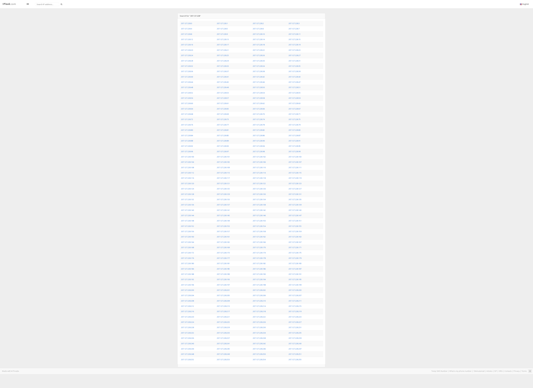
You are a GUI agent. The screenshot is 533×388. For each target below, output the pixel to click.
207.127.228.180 (187, 263)
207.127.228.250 (259, 354)
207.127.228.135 (295, 199)
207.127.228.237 (223, 338)
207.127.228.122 (259, 183)
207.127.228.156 (187, 231)
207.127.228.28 (187, 61)
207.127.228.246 (259, 349)
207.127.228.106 (259, 162)
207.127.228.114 (259, 172)
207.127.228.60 (187, 103)
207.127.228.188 (187, 274)
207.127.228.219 (295, 311)
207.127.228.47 (295, 82)
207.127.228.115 (295, 172)
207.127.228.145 (223, 215)
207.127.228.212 (187, 306)
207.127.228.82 (259, 130)
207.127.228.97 (223, 151)
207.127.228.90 (259, 140)
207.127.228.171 (295, 247)
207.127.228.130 (259, 194)
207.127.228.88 (187, 140)
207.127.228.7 (294, 28)
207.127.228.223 (295, 317)
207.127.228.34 (259, 66)
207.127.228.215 (295, 306)
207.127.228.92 (187, 146)
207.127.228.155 (295, 226)
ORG (501, 371)
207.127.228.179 (295, 258)
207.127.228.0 (186, 23)
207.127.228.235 (295, 333)
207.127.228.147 (295, 215)
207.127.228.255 (295, 359)
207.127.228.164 (187, 242)
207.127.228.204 (187, 295)
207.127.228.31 (295, 61)
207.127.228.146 (259, 215)
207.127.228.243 (295, 343)
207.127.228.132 (187, 199)
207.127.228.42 (259, 77)
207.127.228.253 (223, 359)
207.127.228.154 (259, 226)
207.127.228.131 (295, 194)
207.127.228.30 (259, 61)
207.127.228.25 (223, 55)
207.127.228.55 (295, 93)
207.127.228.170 (259, 247)
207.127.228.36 (187, 71)
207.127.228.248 (187, 354)
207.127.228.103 (295, 156)
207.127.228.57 (223, 98)
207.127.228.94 (259, 146)
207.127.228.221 (223, 317)
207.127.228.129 (223, 194)
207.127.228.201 (223, 290)
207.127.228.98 (259, 151)
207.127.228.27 (295, 55)
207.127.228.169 (223, 247)
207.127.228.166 (259, 242)
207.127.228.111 (295, 167)
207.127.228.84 (187, 135)
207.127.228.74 (259, 119)
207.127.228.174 (259, 252)
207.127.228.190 (259, 274)
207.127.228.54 (259, 93)
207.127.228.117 (223, 178)
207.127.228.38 (259, 71)
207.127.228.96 (187, 151)
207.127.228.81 (223, 130)
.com (9, 4)
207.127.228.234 (259, 333)
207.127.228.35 (295, 66)
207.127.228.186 (259, 269)
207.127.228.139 (295, 204)
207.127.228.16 (187, 44)
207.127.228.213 (223, 306)
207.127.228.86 (259, 135)
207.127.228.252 (187, 359)
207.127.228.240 (187, 343)
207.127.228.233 (223, 333)
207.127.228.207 (295, 295)
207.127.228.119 (295, 178)
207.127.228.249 (223, 354)
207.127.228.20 (187, 50)
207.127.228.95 (295, 146)
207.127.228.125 (223, 188)
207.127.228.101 (223, 156)
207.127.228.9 (222, 34)
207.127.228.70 (259, 114)
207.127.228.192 (187, 279)
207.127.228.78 (259, 124)
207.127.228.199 (295, 285)
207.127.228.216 (187, 311)
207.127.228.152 (187, 226)
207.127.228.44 (187, 82)
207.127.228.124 (187, 188)
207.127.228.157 (223, 231)
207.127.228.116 (187, 178)
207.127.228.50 (259, 87)
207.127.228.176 (187, 258)
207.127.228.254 (259, 359)
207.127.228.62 (259, 103)
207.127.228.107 (295, 162)
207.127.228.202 (259, 290)
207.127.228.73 (223, 119)
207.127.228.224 (187, 322)
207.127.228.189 (223, 274)
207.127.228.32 (187, 66)
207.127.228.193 (223, 279)
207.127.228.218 (259, 311)
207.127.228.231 (295, 327)
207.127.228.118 (259, 178)
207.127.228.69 (223, 114)
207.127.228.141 (223, 210)
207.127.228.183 (295, 263)
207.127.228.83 (295, 130)
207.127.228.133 (223, 199)
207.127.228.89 (223, 140)
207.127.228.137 (223, 204)
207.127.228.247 (295, 349)
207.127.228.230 (259, 327)
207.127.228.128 (187, 194)
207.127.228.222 (259, 317)
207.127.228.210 (259, 301)
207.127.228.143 (295, 210)
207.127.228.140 (187, 210)
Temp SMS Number (439, 371)
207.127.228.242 (259, 343)
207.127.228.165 (223, 242)
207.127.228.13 (223, 39)
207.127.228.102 (259, 156)
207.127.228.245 (223, 349)
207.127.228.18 (259, 44)
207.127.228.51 (295, 87)
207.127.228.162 (259, 236)
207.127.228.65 (223, 108)
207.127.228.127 (295, 188)
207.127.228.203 (295, 290)
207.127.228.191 (295, 274)
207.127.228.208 (187, 301)
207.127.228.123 (295, 183)
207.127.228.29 (223, 61)
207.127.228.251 (295, 354)
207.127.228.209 (223, 301)
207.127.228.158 (259, 231)
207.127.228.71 (295, 114)
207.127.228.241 (223, 343)
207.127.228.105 (223, 162)
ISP (495, 371)
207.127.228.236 (187, 338)
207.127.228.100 (187, 156)
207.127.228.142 (259, 210)
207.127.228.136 (187, 204)
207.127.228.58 (259, 98)
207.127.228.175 (295, 252)
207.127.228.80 (187, 130)
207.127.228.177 (223, 258)
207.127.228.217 (223, 311)
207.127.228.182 (259, 263)
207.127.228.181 (223, 263)
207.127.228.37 (223, 71)
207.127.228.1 (222, 23)
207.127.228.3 (294, 23)
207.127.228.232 (187, 333)
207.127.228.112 (187, 172)
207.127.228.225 (223, 322)
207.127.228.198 (259, 285)
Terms (524, 371)
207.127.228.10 (259, 34)
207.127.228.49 (223, 87)
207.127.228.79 (295, 124)
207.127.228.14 (259, 39)
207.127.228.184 (187, 269)
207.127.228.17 (223, 44)
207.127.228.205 (223, 295)
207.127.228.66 (259, 108)
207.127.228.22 (259, 50)
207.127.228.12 (187, 39)
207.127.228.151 (295, 220)
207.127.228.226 (259, 322)
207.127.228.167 (295, 242)
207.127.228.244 (187, 349)
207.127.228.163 (295, 236)
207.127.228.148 (187, 220)
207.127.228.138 (259, 204)
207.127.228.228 (187, 327)
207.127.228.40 (187, 77)
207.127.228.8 (186, 34)
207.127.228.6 (258, 28)
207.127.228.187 (295, 269)
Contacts (508, 371)
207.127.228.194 (259, 279)
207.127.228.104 (187, 162)
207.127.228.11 (295, 34)
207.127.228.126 (259, 188)
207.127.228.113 (223, 172)
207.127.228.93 (223, 146)
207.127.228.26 (259, 55)
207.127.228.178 (259, 258)
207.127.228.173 (223, 252)
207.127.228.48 (187, 87)
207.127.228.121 (223, 183)
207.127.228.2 (258, 23)
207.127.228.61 (223, 103)
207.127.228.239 (295, 338)
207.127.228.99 (295, 151)
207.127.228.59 (295, 98)
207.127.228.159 (295, 231)
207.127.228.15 (295, 39)
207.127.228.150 (259, 220)
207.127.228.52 (187, 93)
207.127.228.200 (187, 290)
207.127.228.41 (223, 77)
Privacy (517, 371)
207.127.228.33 (223, 66)
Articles (489, 371)
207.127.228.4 (186, 28)
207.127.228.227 (295, 322)
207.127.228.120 (187, 183)
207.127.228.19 (295, 44)
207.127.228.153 (223, 226)
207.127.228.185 (223, 269)
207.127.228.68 (187, 114)
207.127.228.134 (259, 199)
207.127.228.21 (223, 50)
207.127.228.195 (295, 279)
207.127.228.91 (295, 140)
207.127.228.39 (295, 71)
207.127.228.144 (187, 215)
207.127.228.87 (295, 135)
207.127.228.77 (223, 124)
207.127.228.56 (187, 98)
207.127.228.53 (223, 93)
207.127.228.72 (187, 119)
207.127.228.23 (295, 50)
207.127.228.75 (295, 119)
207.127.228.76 (187, 124)
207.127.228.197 (223, 285)
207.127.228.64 (187, 108)
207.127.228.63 (295, 103)
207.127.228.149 (223, 220)
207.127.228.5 (222, 28)
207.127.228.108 (187, 167)
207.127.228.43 (295, 77)
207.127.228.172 (187, 252)
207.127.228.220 (187, 317)
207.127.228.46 (259, 82)
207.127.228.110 (259, 167)
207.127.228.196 (187, 285)
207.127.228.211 (295, 301)
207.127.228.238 (259, 338)
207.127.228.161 (223, 236)
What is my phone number (460, 371)
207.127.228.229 (223, 327)
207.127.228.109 (223, 167)
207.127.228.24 (187, 55)
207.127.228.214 (259, 306)
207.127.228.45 (223, 82)
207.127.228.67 (295, 108)
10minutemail (479, 371)
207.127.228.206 (259, 295)
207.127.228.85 (223, 135)
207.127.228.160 (187, 236)
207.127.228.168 (187, 247)
